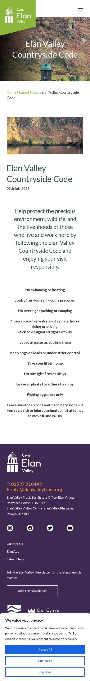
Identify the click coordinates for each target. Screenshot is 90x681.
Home (11, 92)
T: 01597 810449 (24, 484)
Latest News (29, 92)
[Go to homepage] (45, 462)
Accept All (45, 649)
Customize (45, 660)
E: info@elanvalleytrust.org (34, 489)
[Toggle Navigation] (80, 9)
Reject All (45, 672)
